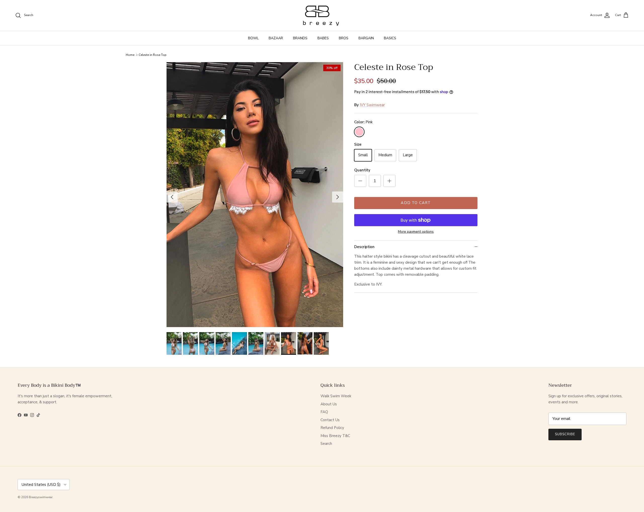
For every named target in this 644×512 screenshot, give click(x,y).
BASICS (390, 38)
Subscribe (565, 434)
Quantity (362, 170)
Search (326, 443)
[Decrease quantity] (360, 181)
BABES (323, 38)
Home (130, 55)
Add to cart (416, 202)
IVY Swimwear (372, 104)
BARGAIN (366, 38)
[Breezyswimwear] (322, 15)
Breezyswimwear (41, 497)
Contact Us (330, 419)
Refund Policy (332, 427)
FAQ (324, 411)
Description (364, 246)
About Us (328, 404)
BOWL (253, 38)
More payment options (416, 232)
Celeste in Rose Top (153, 55)
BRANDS (300, 38)
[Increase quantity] (389, 181)
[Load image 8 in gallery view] (255, 194)
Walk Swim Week (335, 396)
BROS (343, 38)
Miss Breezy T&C (335, 435)
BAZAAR (276, 38)
